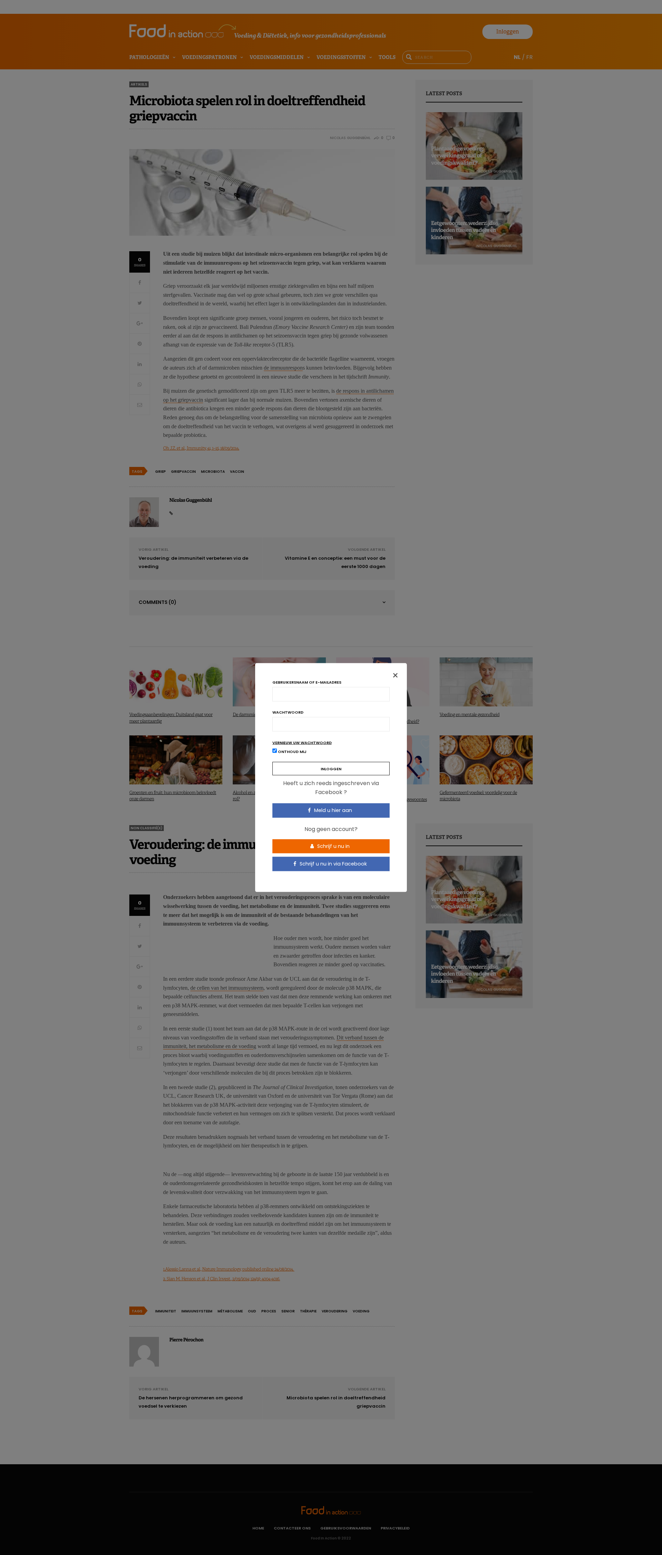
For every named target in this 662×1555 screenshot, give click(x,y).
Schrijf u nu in (333, 845)
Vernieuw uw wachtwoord (302, 743)
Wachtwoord (287, 712)
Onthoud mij (292, 751)
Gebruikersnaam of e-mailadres (306, 682)
